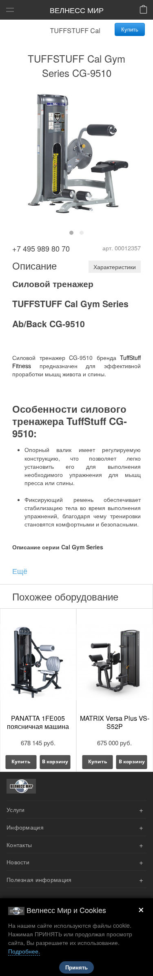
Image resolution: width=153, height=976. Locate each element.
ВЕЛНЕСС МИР (77, 9)
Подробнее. (24, 951)
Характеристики (114, 267)
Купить (129, 29)
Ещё (19, 570)
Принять (76, 968)
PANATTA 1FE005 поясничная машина (38, 722)
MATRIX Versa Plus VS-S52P (114, 722)
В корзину (55, 761)
